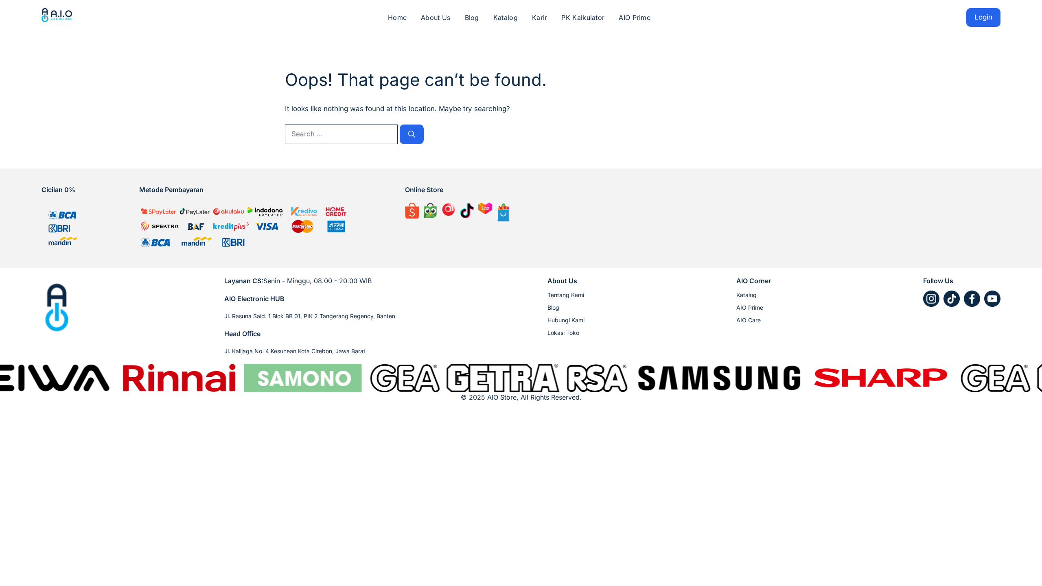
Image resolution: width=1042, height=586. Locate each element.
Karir (539, 17)
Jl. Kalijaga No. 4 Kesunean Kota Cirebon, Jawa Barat (295, 351)
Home (397, 17)
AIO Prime (634, 17)
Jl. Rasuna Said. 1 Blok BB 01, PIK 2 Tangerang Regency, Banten (309, 316)
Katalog (505, 17)
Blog (472, 17)
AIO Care (748, 320)
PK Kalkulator (582, 17)
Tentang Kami (565, 294)
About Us (435, 17)
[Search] (412, 134)
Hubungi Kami (565, 320)
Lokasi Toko (563, 332)
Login (983, 17)
